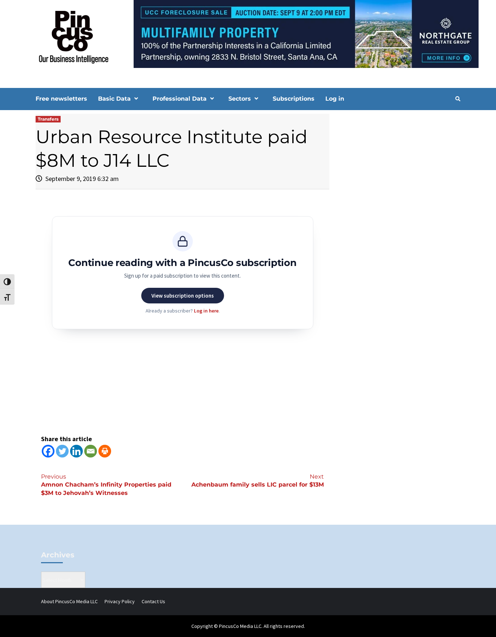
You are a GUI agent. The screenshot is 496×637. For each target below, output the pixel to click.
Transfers (48, 119)
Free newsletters (61, 98)
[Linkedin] (76, 451)
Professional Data (180, 98)
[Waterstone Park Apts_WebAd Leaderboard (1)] (248, 33)
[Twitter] (62, 451)
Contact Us (153, 601)
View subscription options (182, 295)
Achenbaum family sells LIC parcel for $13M (257, 480)
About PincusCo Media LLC (69, 601)
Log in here (206, 310)
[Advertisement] (398, 175)
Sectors (239, 98)
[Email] (90, 451)
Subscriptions (293, 98)
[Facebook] (48, 451)
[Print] (104, 451)
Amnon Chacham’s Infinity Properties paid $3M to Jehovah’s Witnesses (106, 485)
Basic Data (114, 98)
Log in (334, 98)
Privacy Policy (120, 601)
